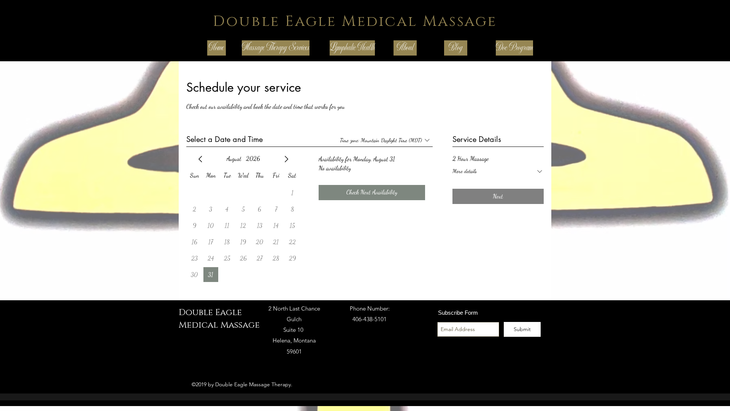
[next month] (286, 159)
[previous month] (200, 159)
